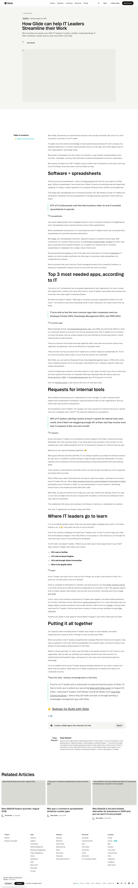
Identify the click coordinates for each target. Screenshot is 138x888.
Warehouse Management (38, 850)
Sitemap (98, 883)
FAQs (109, 856)
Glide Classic (112, 865)
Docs (83, 844)
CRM (31, 862)
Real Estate (59, 853)
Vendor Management (36, 847)
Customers (69, 3)
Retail (58, 850)
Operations (25, 18)
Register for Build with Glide (70, 709)
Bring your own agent (11, 841)
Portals (32, 856)
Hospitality (59, 856)
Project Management (36, 853)
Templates (85, 838)
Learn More (12, 879)
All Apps (33, 871)
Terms (82, 883)
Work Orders (34, 865)
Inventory (33, 838)
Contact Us (110, 883)
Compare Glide (112, 853)
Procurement (34, 844)
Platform (7, 838)
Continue (19, 883)
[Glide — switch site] (10, 3)
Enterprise (60, 3)
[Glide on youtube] (117, 883)
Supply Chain (60, 844)
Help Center (85, 847)
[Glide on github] (132, 883)
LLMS (104, 883)
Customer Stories (87, 841)
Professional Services (62, 859)
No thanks (8, 883)
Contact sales (115, 3)
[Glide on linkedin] (129, 883)
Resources (78, 3)
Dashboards (34, 859)
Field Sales (33, 868)
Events (84, 853)
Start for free (128, 3)
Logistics (33, 841)
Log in (105, 3)
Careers (110, 841)
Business (59, 838)
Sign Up (119, 725)
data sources (89, 181)
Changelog (111, 862)
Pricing (86, 3)
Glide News (85, 856)
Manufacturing (60, 847)
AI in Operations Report (89, 859)
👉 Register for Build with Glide (24, 139)
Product (52, 3)
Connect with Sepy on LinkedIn (108, 749)
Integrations (111, 859)
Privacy (87, 883)
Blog (109, 844)
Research (110, 847)
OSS (92, 883)
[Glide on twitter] (125, 883)
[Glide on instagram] (121, 883)
